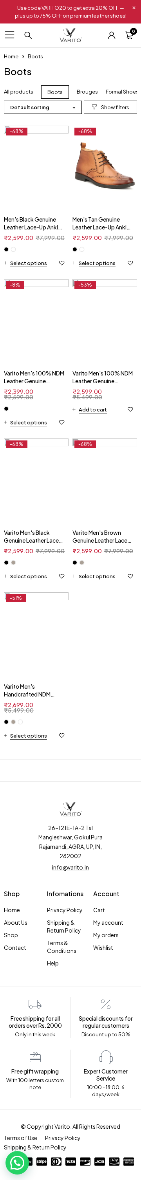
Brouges (87, 91)
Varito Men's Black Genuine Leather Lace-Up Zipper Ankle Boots (32, 540)
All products (18, 91)
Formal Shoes (122, 91)
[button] (17, 1163)
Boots (55, 92)
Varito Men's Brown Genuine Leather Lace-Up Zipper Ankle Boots (101, 540)
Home (11, 56)
